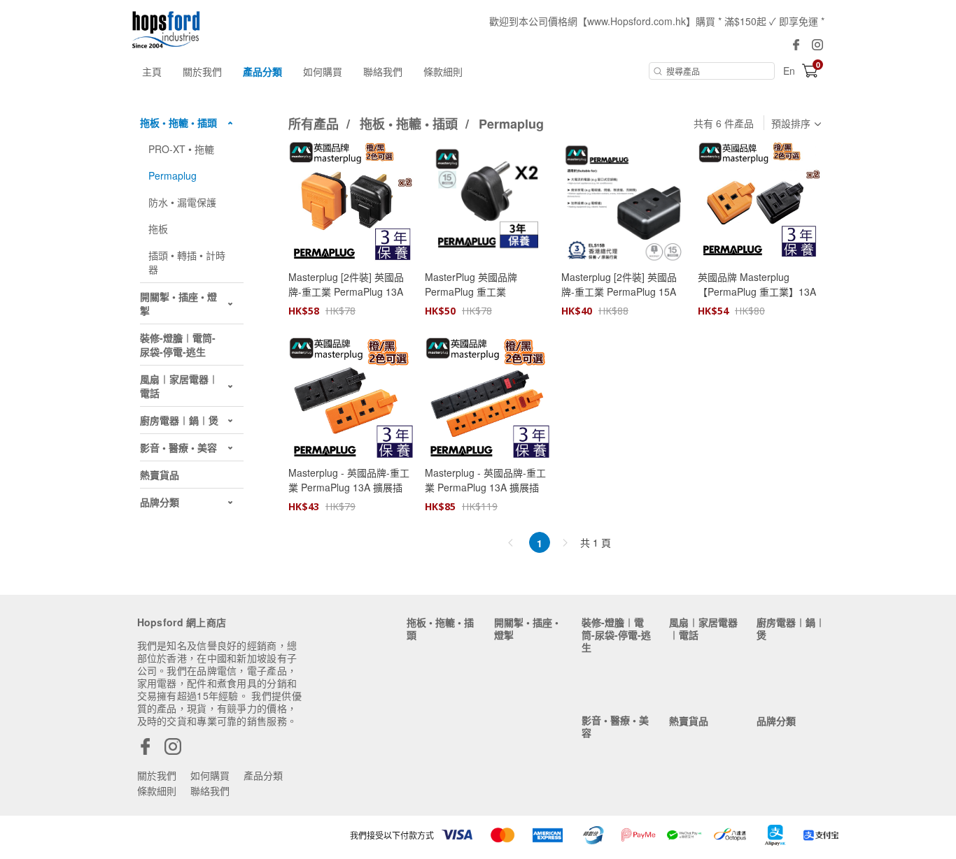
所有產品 (315, 124)
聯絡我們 (382, 71)
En (789, 71)
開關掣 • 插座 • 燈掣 (526, 628)
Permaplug (511, 124)
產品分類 (262, 71)
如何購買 (322, 71)
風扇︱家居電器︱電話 (703, 628)
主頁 (152, 71)
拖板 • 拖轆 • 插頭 (410, 124)
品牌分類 (776, 720)
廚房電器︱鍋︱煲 (791, 628)
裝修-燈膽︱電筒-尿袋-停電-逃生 (616, 635)
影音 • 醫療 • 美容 (615, 726)
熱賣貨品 (688, 720)
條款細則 (443, 71)
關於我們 (202, 71)
